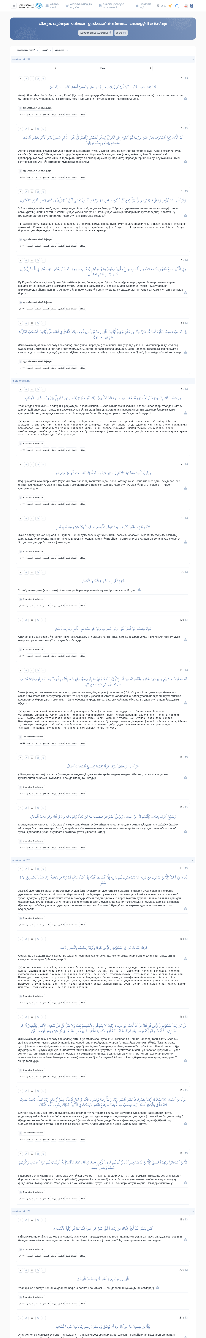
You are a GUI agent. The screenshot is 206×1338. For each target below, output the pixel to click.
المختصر (38, 114)
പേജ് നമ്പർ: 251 (21, 860)
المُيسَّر (30, 114)
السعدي (46, 114)
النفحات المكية (71, 114)
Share (119, 33)
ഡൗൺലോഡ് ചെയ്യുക (94, 33)
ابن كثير (53, 114)
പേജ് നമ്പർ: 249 (21, 59)
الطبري (61, 114)
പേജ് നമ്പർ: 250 (21, 381)
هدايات (82, 114)
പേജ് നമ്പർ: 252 (21, 1211)
